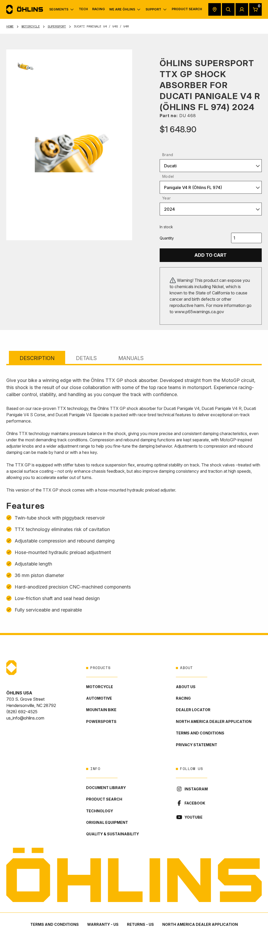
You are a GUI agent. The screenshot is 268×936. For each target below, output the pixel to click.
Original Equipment (107, 822)
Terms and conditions (200, 733)
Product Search (104, 799)
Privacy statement (196, 745)
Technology (99, 811)
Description (37, 358)
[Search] (228, 9)
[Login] (242, 9)
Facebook (195, 803)
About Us (186, 686)
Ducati (170, 165)
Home (10, 26)
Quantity (167, 238)
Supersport (57, 26)
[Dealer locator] (214, 9)
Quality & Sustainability (112, 834)
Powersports (101, 721)
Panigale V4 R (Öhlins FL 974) (193, 187)
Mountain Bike (101, 709)
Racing (183, 698)
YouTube (194, 817)
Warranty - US (103, 924)
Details (86, 358)
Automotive (99, 698)
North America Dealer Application (214, 721)
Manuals (131, 358)
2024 (169, 209)
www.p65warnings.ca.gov (199, 311)
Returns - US (140, 924)
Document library (106, 787)
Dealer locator (193, 709)
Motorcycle (30, 26)
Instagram (196, 789)
